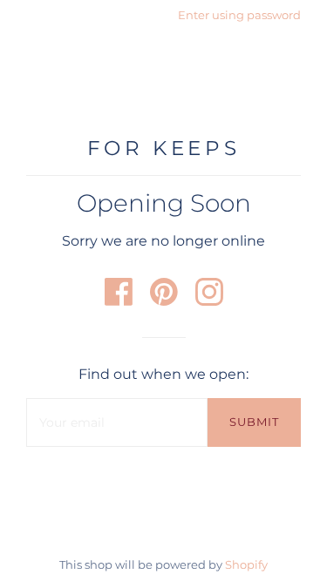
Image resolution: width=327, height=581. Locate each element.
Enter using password (239, 15)
